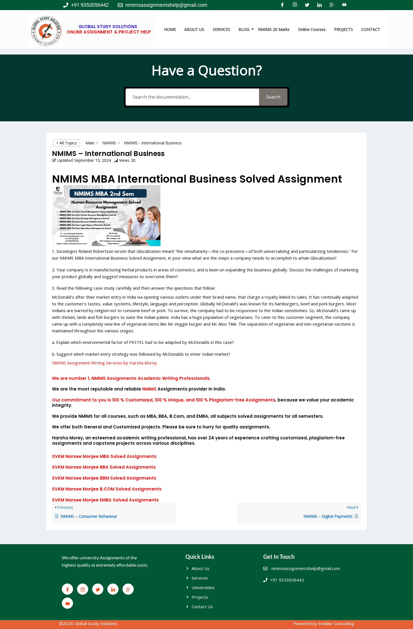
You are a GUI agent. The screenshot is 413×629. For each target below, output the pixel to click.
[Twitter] (307, 5)
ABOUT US (194, 29)
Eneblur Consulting (336, 623)
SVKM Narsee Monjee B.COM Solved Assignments (107, 489)
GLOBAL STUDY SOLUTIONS (108, 26)
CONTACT (370, 29)
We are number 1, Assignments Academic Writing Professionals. (131, 378)
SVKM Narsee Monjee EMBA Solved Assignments (105, 500)
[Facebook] (282, 5)
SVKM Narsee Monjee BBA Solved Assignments (104, 467)
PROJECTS (343, 29)
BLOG (244, 29)
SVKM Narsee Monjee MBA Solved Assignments (104, 456)
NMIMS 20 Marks (274, 29)
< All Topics (66, 143)
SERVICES (221, 29)
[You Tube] (344, 5)
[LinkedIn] (319, 5)
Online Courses (312, 29)
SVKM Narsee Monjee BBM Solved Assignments (104, 478)
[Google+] (332, 5)
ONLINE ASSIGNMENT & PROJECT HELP (109, 32)
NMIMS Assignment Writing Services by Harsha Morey (104, 362)
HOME (170, 29)
